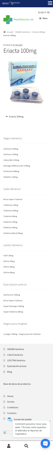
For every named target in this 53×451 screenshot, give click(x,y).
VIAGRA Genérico (22, 32)
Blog (9, 371)
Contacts (11, 413)
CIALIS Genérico (15, 354)
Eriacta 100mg (38, 32)
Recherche (26, 446)
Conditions (12, 407)
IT (45, 12)
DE (42, 12)
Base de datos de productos (17, 383)
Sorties (10, 401)
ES (39, 12)
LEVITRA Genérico (16, 360)
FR (48, 12)
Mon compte (9, 446)
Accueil (10, 32)
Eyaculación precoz (16, 366)
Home (10, 396)
